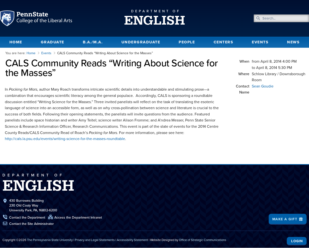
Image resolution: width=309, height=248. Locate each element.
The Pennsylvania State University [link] (50, 240)
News (293, 42)
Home (15, 42)
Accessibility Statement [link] (132, 240)
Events (260, 42)
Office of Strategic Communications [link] (202, 240)
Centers (223, 42)
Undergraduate (140, 42)
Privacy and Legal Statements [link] (95, 240)
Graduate (52, 42)
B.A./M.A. (93, 42)
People (187, 42)
